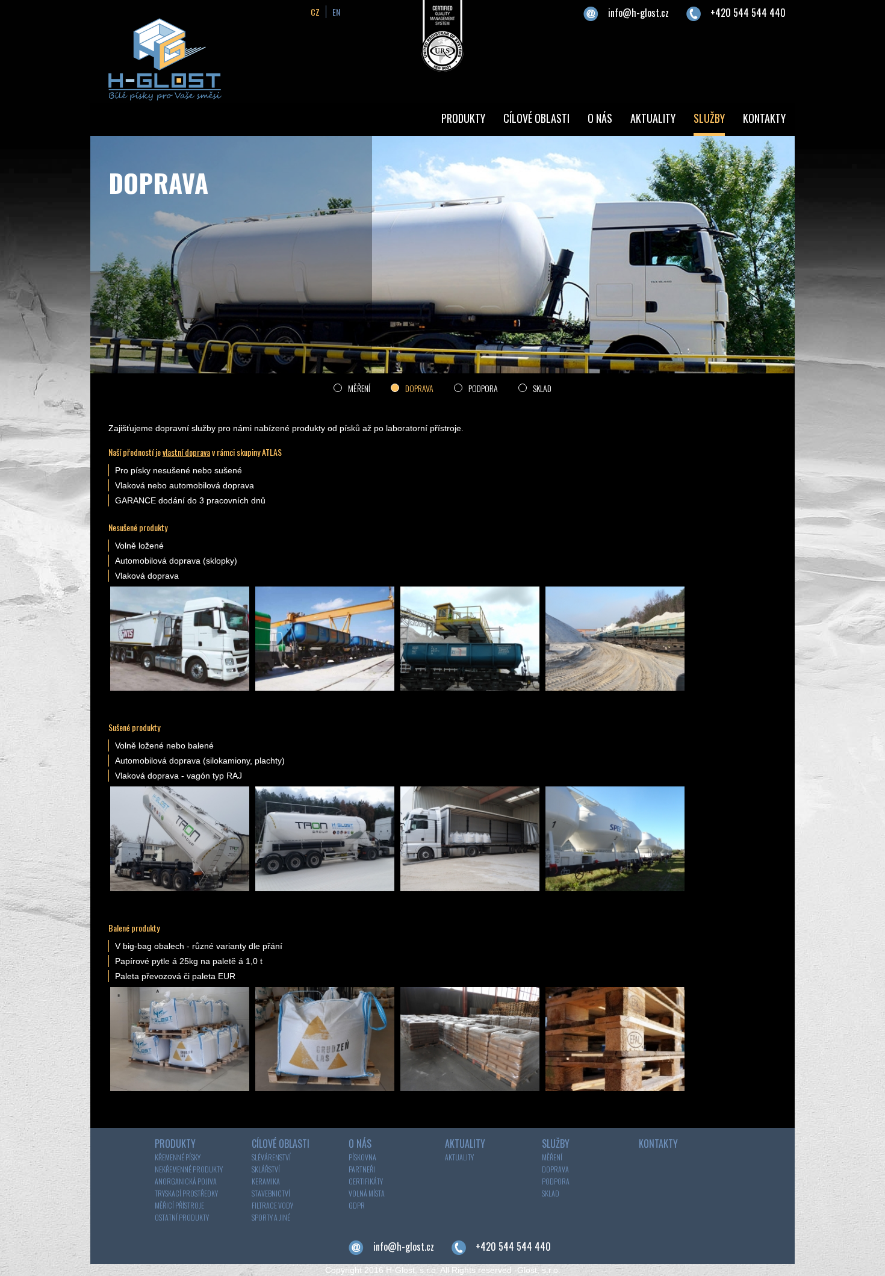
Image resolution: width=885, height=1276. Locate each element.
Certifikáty (366, 1181)
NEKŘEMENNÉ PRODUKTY (189, 1169)
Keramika (266, 1181)
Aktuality (459, 1157)
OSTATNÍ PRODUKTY (182, 1217)
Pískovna (362, 1157)
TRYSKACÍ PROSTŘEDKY (186, 1193)
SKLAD (542, 388)
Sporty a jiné (271, 1217)
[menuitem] (463, 119)
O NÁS (600, 118)
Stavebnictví (271, 1193)
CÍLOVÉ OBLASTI (536, 118)
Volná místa (367, 1193)
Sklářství (266, 1169)
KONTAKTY (764, 118)
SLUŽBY (709, 118)
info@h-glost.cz (638, 12)
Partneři (362, 1169)
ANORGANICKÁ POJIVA (186, 1181)
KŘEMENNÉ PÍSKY (177, 1157)
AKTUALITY (652, 118)
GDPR (357, 1205)
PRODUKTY (463, 118)
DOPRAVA (419, 388)
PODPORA (483, 388)
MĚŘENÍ (359, 388)
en (336, 11)
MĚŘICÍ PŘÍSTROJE (179, 1205)
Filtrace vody (272, 1205)
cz (315, 11)
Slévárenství (271, 1157)
